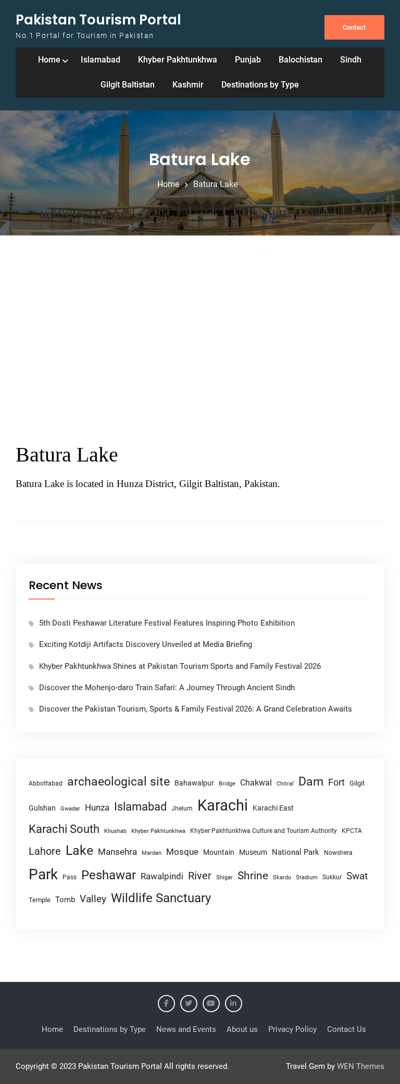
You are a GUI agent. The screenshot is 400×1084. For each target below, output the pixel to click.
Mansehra (117, 851)
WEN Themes (360, 1066)
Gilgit (357, 783)
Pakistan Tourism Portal (98, 19)
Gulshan (42, 808)
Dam (310, 782)
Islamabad (100, 60)
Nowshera (338, 852)
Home (49, 60)
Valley (93, 899)
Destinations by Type (260, 85)
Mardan (151, 853)
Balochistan (300, 60)
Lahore (45, 851)
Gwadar (70, 808)
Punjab (248, 60)
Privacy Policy (292, 1029)
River (199, 876)
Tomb (65, 899)
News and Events (186, 1029)
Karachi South (64, 829)
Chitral (285, 783)
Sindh (350, 60)
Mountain (218, 852)
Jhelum (182, 808)
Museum (253, 852)
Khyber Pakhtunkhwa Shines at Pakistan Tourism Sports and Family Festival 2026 (180, 666)
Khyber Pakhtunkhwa (177, 60)
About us (242, 1029)
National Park (295, 852)
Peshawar (108, 875)
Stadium (307, 877)
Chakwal (256, 783)
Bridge (227, 783)
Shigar (224, 877)
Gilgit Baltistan (128, 85)
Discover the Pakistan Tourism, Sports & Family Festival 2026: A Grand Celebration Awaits (195, 709)
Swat (357, 876)
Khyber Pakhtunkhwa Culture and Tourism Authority (263, 830)
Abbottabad (46, 783)
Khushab (115, 830)
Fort (336, 782)
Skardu (282, 877)
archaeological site (118, 782)
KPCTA (352, 830)
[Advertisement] (200, 340)
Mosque (182, 852)
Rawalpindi (162, 876)
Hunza (97, 807)
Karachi (222, 805)
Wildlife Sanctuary (161, 898)
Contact (354, 27)
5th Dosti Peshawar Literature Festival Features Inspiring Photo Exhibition (167, 623)
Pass (70, 877)
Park (43, 874)
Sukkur (332, 877)
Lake (79, 850)
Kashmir (188, 85)
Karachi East (273, 808)
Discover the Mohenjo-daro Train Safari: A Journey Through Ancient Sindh (167, 687)
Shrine (253, 875)
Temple (40, 900)
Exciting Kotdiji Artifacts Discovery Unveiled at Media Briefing (145, 644)
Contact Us (346, 1029)
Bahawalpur (194, 783)
